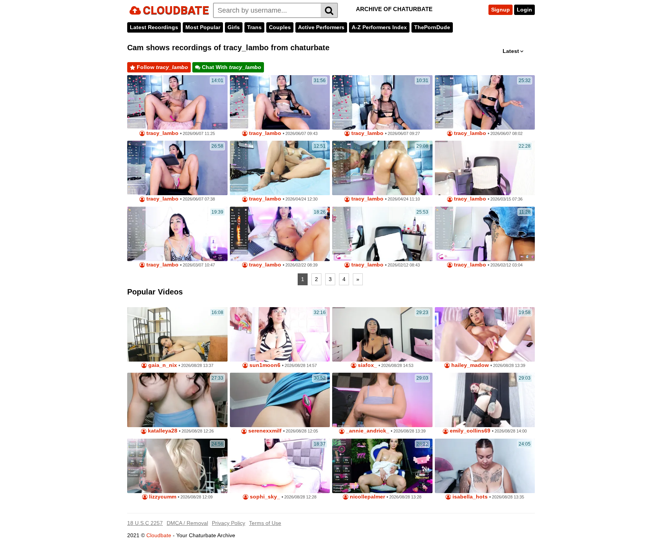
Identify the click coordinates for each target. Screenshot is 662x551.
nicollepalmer (366, 497)
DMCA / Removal (187, 523)
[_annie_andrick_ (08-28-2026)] (382, 400)
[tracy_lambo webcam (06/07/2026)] (177, 168)
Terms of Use (265, 523)
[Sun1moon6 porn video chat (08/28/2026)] (280, 334)
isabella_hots (469, 497)
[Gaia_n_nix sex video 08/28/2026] (177, 334)
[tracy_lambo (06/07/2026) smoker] (280, 102)
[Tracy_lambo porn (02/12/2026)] (485, 234)
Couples (280, 27)
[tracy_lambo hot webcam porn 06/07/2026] (177, 102)
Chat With (230, 67)
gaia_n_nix (162, 365)
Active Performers (321, 27)
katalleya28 (161, 431)
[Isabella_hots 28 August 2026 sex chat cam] (485, 466)
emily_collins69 (469, 431)
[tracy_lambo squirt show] (280, 234)
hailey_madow (469, 365)
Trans (254, 27)
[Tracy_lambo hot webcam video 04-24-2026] (382, 168)
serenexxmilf (264, 431)
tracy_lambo (162, 133)
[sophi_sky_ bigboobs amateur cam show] (280, 466)
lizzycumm (161, 497)
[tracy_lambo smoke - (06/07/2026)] (382, 102)
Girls (234, 27)
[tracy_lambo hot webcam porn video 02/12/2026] (382, 234)
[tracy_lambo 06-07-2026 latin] (485, 102)
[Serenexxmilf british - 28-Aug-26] (280, 400)
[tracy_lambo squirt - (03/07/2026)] (177, 234)
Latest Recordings (154, 27)
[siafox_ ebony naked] (382, 334)
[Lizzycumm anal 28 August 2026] (177, 466)
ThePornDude (432, 27)
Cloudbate (158, 535)
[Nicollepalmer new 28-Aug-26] (382, 466)
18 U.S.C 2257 (145, 523)
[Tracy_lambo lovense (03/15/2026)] (485, 168)
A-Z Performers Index (379, 27)
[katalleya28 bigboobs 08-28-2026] (177, 400)
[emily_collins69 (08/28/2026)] (485, 400)
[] (329, 10)
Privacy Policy (228, 523)
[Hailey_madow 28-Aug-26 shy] (485, 334)
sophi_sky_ (264, 497)
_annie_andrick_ (366, 431)
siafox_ (366, 365)
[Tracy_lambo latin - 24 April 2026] (280, 168)
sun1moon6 (264, 365)
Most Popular (202, 27)
